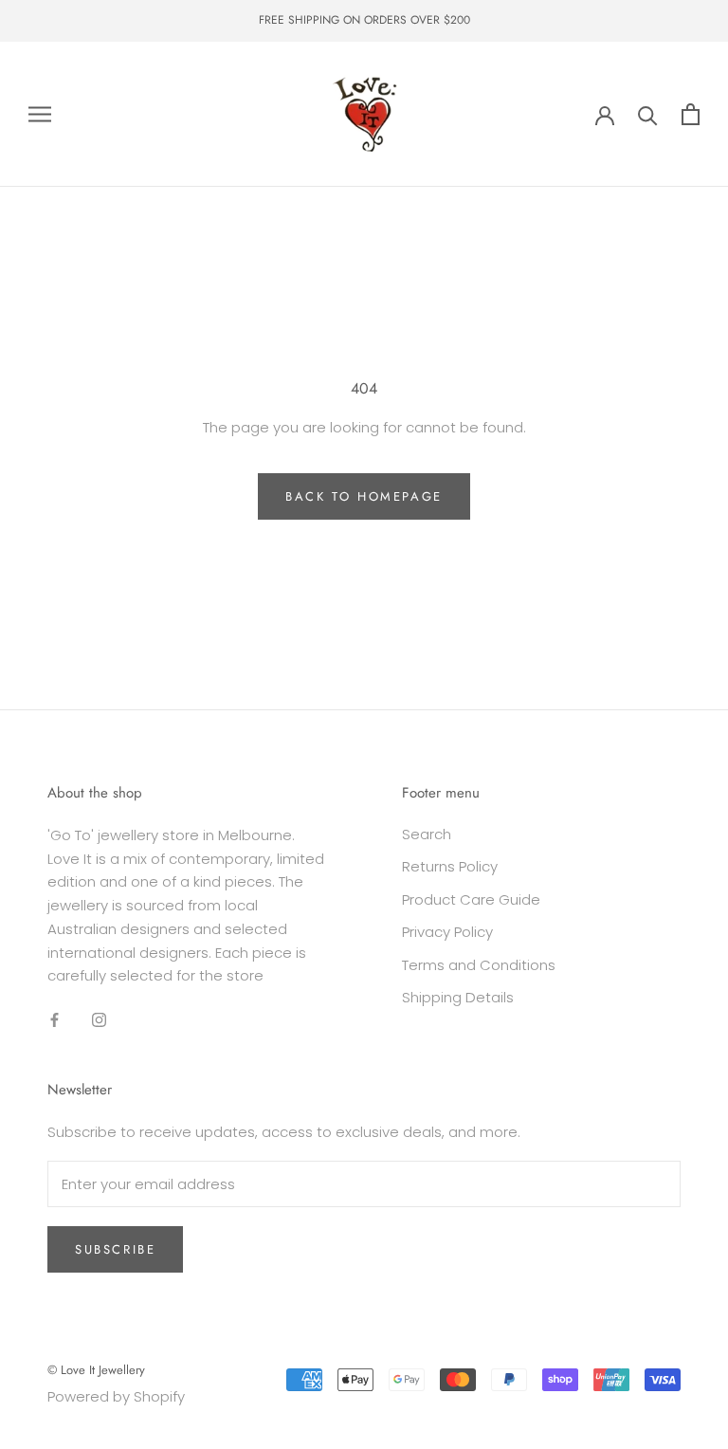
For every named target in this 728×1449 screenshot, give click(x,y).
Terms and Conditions (478, 965)
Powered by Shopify (116, 1396)
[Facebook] (54, 1019)
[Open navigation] (39, 114)
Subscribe (115, 1249)
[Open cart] (691, 114)
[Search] (648, 114)
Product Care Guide (471, 899)
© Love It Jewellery (96, 1370)
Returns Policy (450, 866)
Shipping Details (458, 997)
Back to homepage (364, 496)
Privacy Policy (447, 932)
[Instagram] (99, 1019)
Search (426, 834)
